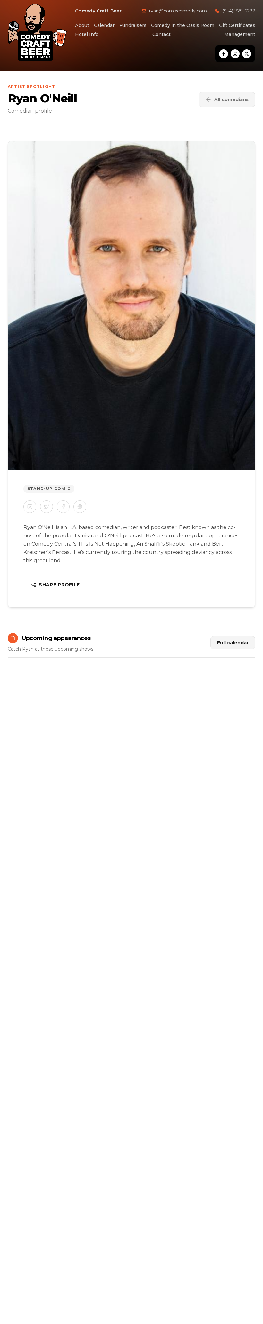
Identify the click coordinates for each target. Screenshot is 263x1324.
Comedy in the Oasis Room (182, 25)
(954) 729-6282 (238, 11)
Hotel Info (86, 34)
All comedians (231, 99)
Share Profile (59, 585)
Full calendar (233, 643)
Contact (161, 34)
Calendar (104, 25)
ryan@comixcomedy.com (178, 11)
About (82, 25)
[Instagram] (235, 53)
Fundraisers (133, 25)
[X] (246, 53)
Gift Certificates (237, 25)
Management (239, 34)
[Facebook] (223, 53)
